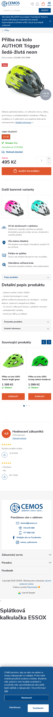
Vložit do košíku (28, 171)
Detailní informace (23, 122)
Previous (44, 342)
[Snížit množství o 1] (48, 162)
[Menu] (49, 3)
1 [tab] (24, 406)
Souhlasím (38, 708)
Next (49, 342)
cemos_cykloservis (28, 542)
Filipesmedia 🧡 (33, 587)
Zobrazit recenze (19, 438)
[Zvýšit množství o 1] (48, 159)
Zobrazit (13, 396)
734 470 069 (28, 528)
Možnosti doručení (14, 152)
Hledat (44, 10)
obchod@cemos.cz (28, 523)
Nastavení (26, 697)
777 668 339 (28, 532)
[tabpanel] (14, 206)
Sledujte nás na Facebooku (29, 537)
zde (6, 691)
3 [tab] (29, 406)
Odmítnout (14, 707)
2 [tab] (26, 406)
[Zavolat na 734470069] (32, 4)
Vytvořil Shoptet (28, 593)
